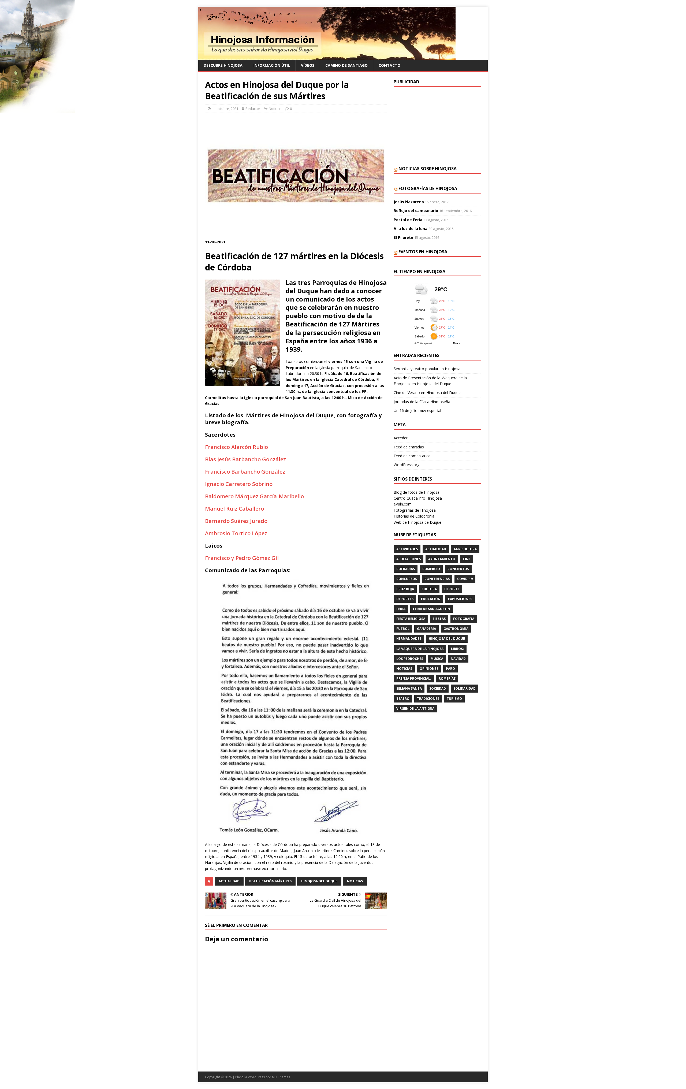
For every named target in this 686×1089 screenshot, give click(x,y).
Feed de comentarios (412, 455)
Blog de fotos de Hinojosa (416, 492)
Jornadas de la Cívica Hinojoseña (422, 401)
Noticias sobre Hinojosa (427, 169)
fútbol (402, 628)
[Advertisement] (437, 125)
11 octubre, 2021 (225, 108)
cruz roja (405, 589)
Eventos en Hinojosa (422, 252)
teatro (402, 698)
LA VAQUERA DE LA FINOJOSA (419, 648)
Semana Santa (409, 688)
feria (400, 609)
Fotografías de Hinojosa (427, 188)
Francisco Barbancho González (245, 471)
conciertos (458, 569)
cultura (429, 589)
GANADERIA (426, 628)
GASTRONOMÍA (455, 628)
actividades (407, 549)
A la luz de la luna (410, 228)
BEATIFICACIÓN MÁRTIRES (270, 881)
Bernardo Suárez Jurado (236, 521)
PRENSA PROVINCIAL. (413, 678)
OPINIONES (429, 668)
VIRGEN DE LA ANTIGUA (415, 708)
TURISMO (454, 698)
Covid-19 (465, 579)
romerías (447, 678)
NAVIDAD (458, 658)
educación (431, 599)
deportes (404, 599)
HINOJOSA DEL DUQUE (319, 881)
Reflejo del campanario (416, 210)
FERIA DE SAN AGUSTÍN (431, 609)
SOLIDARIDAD (464, 688)
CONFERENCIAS (437, 579)
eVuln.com (403, 504)
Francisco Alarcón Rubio (236, 447)
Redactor (252, 108)
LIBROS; (457, 648)
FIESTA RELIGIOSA (410, 618)
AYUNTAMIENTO (441, 559)
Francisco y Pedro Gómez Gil (242, 558)
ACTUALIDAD (229, 881)
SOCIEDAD (437, 688)
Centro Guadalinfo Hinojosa (418, 498)
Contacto (389, 65)
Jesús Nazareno (409, 201)
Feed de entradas (409, 446)
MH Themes (281, 1077)
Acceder (401, 437)
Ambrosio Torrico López (236, 533)
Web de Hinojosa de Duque (417, 522)
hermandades (408, 638)
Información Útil (271, 65)
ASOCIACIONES (408, 559)
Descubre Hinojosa (223, 65)
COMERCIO (431, 569)
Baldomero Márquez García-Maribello (254, 496)
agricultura (465, 549)
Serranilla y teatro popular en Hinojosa (427, 368)
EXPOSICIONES (460, 599)
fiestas (439, 618)
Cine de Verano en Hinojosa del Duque (427, 392)
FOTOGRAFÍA (463, 618)
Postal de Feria (408, 219)
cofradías (405, 569)
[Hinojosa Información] (327, 56)
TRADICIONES (428, 698)
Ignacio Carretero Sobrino (239, 484)
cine (467, 559)
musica (437, 658)
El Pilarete (403, 237)
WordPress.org (406, 464)
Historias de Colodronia (414, 516)
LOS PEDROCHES (409, 658)
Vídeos (307, 65)
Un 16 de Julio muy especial (417, 410)
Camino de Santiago (346, 65)
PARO (450, 668)
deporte (452, 589)
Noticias (275, 108)
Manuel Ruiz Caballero (234, 508)
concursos (406, 579)
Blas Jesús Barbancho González (245, 459)
